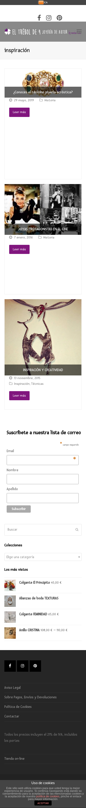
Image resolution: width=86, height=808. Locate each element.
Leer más (19, 112)
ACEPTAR (43, 803)
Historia (49, 100)
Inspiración (22, 384)
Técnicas (37, 384)
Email (41, 451)
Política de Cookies (18, 707)
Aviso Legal (12, 688)
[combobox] (43, 557)
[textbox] (43, 557)
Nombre (12, 470)
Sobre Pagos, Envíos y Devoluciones (30, 697)
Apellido (12, 489)
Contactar (11, 716)
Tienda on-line (14, 759)
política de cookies (47, 796)
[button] (79, 31)
